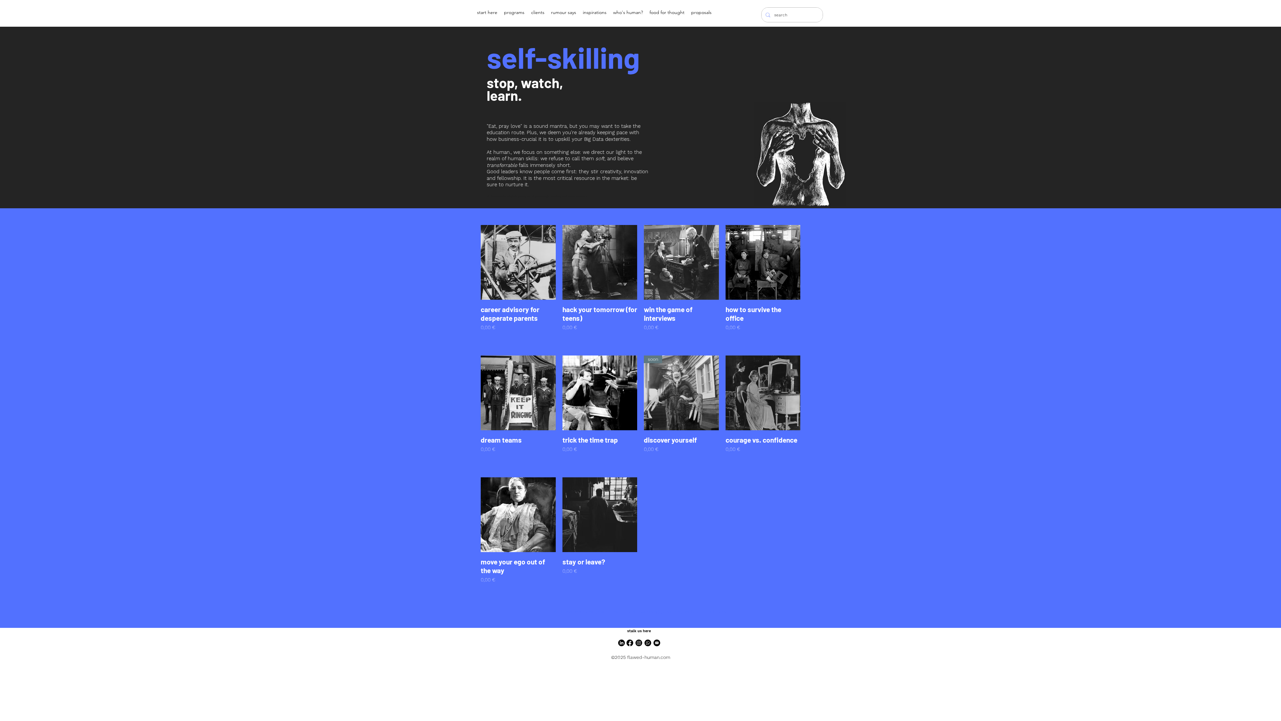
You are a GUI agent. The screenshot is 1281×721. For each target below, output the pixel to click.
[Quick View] (518, 262)
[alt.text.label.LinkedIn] (621, 643)
